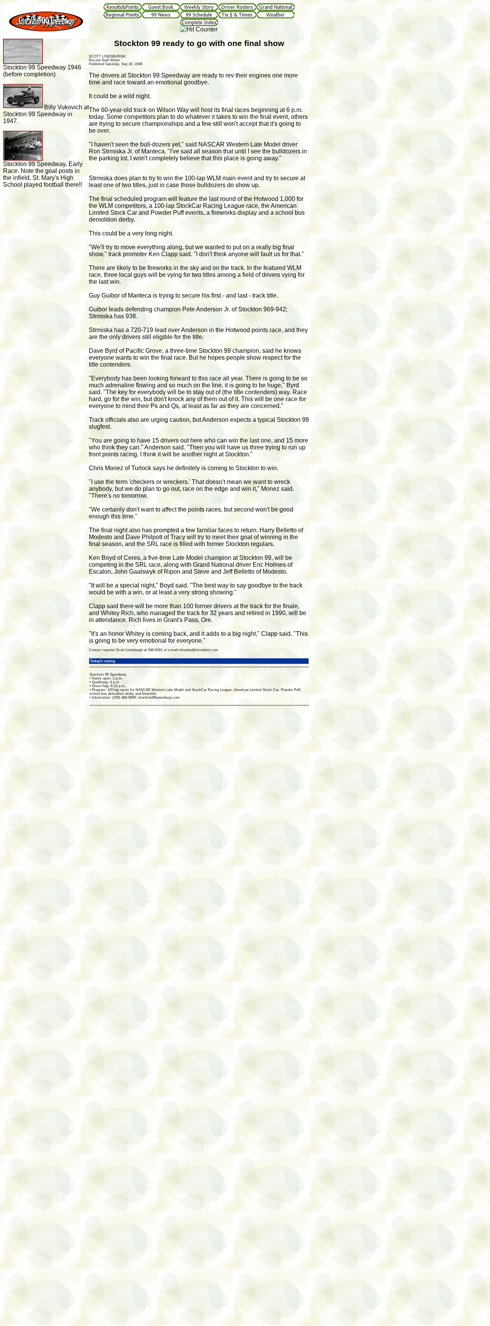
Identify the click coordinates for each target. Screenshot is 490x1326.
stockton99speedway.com (159, 697)
